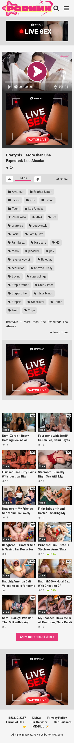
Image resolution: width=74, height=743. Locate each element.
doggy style (39, 225)
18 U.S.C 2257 (16, 717)
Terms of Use (15, 722)
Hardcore (40, 242)
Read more (60, 332)
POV (32, 200)
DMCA (36, 717)
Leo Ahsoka (36, 208)
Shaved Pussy (43, 268)
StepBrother (19, 293)
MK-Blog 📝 (40, 726)
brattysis (17, 225)
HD (57, 242)
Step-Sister (45, 285)
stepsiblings (45, 293)
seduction (17, 268)
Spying (16, 276)
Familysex (18, 242)
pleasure (34, 251)
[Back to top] (66, 734)
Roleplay (46, 259)
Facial (15, 234)
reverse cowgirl (21, 259)
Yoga (31, 310)
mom (15, 251)
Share (63, 179)
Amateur (17, 191)
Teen (14, 208)
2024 (38, 217)
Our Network (38, 722)
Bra (53, 217)
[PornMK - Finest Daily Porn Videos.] (27, 9)
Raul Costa (18, 217)
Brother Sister (42, 191)
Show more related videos (37, 636)
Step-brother (20, 285)
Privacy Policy (57, 717)
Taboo (49, 200)
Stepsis (16, 302)
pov (51, 251)
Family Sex (35, 234)
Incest (15, 200)
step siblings (38, 276)
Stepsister (37, 302)
